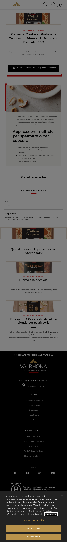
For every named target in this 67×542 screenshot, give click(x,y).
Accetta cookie (33, 536)
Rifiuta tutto (33, 528)
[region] (33, 516)
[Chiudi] (62, 496)
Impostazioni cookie (33, 520)
